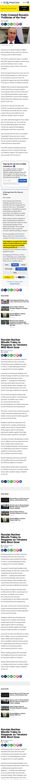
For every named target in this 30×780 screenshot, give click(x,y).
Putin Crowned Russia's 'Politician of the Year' (15, 16)
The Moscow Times (8, 350)
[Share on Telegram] (8, 24)
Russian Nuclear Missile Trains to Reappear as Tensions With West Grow (14, 343)
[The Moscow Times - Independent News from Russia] (11, 2)
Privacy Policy (17, 183)
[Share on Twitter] (5, 24)
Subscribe (23, 180)
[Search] (25, 3)
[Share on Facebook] (2, 24)
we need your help (20, 238)
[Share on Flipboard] (17, 24)
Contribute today (24, 8)
